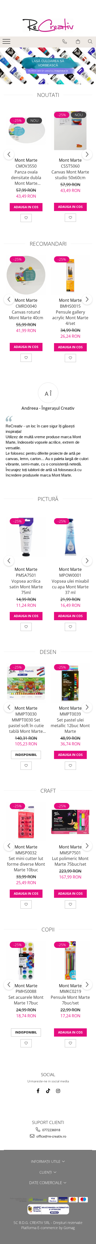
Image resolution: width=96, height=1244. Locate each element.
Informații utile (46, 1161)
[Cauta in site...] (90, 41)
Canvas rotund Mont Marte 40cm (26, 315)
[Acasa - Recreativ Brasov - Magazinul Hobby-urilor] (48, 26)
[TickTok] (48, 1090)
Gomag (68, 1227)
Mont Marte (26, 160)
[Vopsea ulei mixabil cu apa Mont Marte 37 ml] (70, 537)
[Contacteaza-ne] (64, 41)
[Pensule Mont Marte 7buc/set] (70, 960)
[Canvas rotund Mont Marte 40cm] (26, 275)
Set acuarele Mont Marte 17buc (26, 1000)
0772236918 (50, 1130)
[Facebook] (38, 1090)
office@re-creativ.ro (51, 1136)
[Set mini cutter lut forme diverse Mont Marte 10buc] (26, 821)
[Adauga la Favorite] (26, 218)
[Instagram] (58, 1090)
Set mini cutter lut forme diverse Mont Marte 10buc (26, 864)
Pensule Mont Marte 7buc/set (70, 1000)
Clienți (46, 1172)
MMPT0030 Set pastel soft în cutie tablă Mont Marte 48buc (26, 725)
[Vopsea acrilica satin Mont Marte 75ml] (26, 537)
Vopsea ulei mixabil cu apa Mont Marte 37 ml (70, 586)
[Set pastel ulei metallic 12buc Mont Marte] (70, 683)
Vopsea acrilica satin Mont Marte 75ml (26, 586)
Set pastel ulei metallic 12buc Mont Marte (70, 725)
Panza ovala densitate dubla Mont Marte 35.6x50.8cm (26, 177)
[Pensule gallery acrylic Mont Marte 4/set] (70, 275)
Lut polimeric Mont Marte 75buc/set (70, 861)
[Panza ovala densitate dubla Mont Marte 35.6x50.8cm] (26, 131)
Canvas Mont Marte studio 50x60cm (70, 174)
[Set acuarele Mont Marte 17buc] (26, 960)
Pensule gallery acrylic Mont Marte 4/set (70, 317)
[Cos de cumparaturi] (77, 41)
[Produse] (7, 43)
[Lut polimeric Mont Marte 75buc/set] (70, 821)
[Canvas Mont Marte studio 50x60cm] (70, 130)
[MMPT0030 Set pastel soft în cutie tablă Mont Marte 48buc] (26, 683)
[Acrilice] (48, 66)
